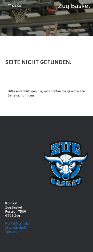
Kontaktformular (17, 223)
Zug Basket (74, 6)
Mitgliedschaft (15, 227)
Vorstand (11, 232)
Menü (16, 6)
